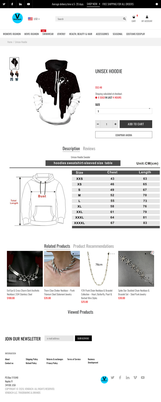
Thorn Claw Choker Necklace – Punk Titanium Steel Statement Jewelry (59, 292)
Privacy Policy (52, 363)
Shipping (99, 94)
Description (71, 148)
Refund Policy (31, 363)
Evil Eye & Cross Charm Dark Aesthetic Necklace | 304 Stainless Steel (23, 292)
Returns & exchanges (55, 359)
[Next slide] (148, 278)
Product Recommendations (93, 246)
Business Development (93, 360)
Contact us (9, 363)
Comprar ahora (123, 135)
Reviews (89, 148)
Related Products (57, 246)
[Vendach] (18, 18)
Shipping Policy (32, 359)
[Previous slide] (12, 278)
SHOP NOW (92, 4)
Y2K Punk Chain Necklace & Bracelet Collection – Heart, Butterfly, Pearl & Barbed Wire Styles (96, 294)
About (7, 359)
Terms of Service (74, 359)
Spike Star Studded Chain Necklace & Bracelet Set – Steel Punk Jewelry (134, 292)
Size (97, 104)
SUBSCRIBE (83, 338)
